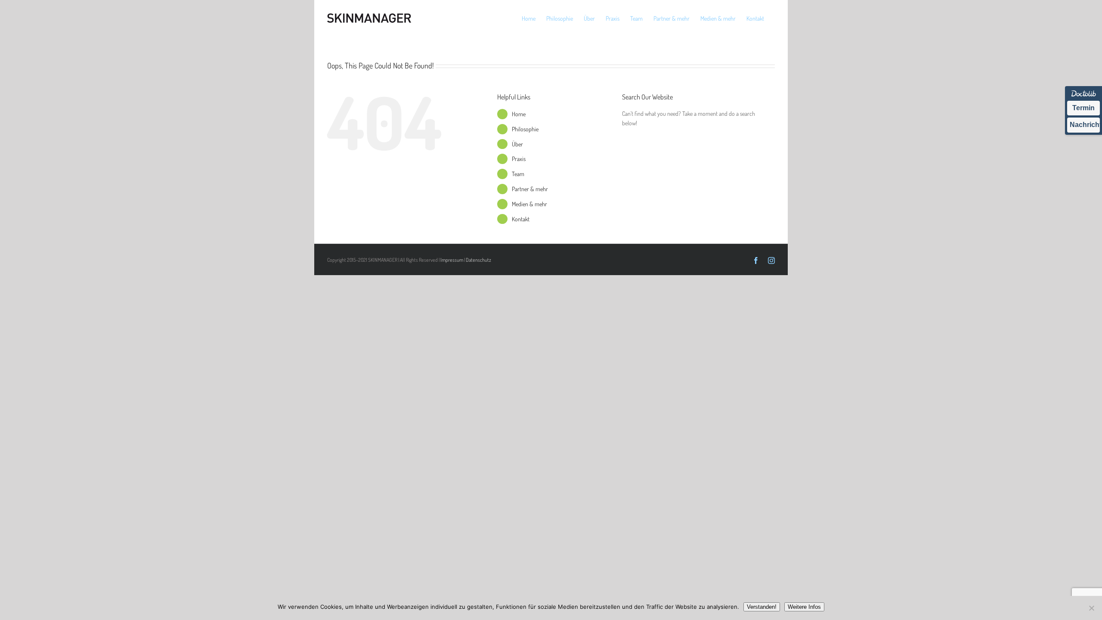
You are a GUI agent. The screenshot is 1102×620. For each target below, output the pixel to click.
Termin (1083, 108)
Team (518, 173)
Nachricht (1085, 124)
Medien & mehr (529, 204)
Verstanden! (762, 607)
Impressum (451, 260)
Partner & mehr (530, 188)
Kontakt (520, 219)
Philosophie (525, 129)
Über (517, 144)
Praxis (519, 158)
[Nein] (1091, 608)
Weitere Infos (804, 607)
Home (519, 114)
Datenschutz (478, 260)
